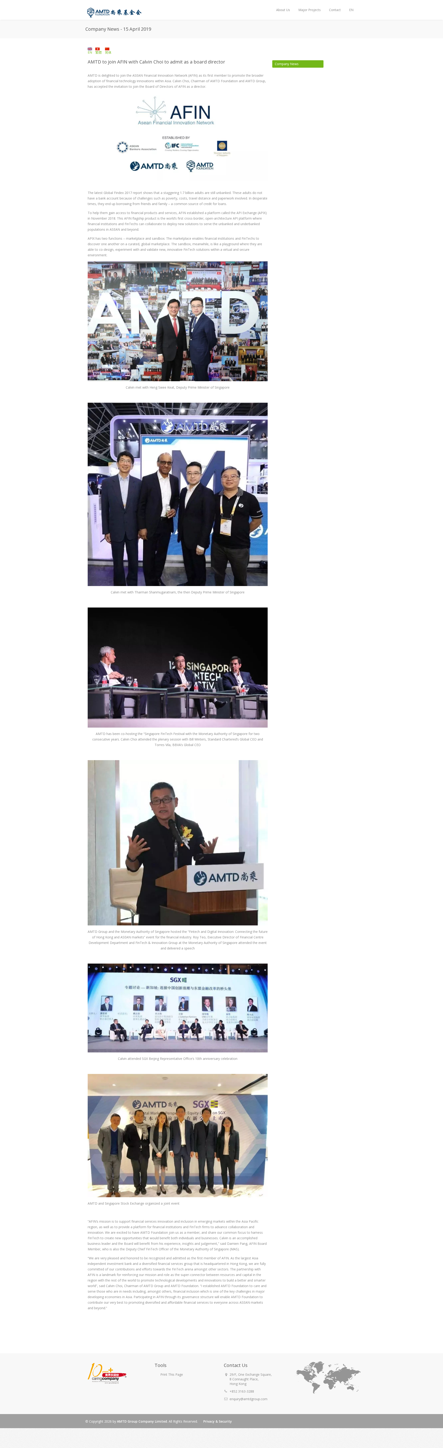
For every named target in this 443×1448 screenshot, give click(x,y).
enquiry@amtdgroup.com (248, 1399)
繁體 (98, 52)
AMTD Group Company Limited (142, 1421)
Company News (287, 64)
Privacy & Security (217, 1421)
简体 (108, 52)
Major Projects (309, 10)
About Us (281, 6)
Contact (335, 10)
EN (349, 6)
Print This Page (171, 1374)
